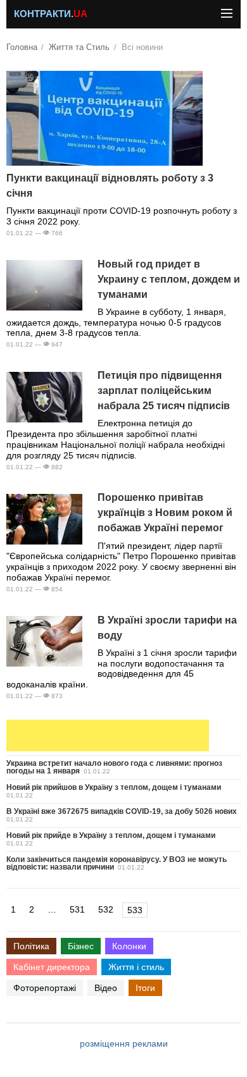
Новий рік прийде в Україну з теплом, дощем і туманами (110, 835)
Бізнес (81, 946)
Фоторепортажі (44, 988)
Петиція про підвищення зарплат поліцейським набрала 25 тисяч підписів (164, 390)
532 (105, 909)
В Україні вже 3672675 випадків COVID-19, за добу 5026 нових (121, 811)
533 (134, 910)
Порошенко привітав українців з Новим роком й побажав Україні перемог (165, 512)
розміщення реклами (124, 1043)
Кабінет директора (51, 967)
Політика (31, 946)
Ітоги (145, 988)
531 (77, 909)
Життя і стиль (136, 967)
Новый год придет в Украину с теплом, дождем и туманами (169, 279)
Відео (105, 988)
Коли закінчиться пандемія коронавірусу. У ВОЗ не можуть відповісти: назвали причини (116, 863)
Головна (21, 47)
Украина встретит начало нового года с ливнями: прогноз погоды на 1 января (114, 767)
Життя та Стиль (79, 47)
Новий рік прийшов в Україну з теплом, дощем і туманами (113, 787)
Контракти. (50, 14)
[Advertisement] (107, 735)
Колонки (129, 946)
